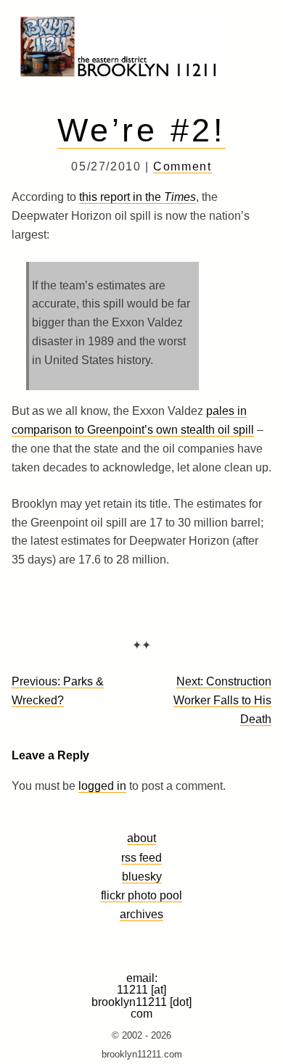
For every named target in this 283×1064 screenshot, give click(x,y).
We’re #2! (141, 130)
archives (141, 913)
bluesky (142, 876)
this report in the (137, 197)
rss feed (141, 857)
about (141, 837)
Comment (182, 166)
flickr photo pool (141, 895)
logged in (102, 786)
